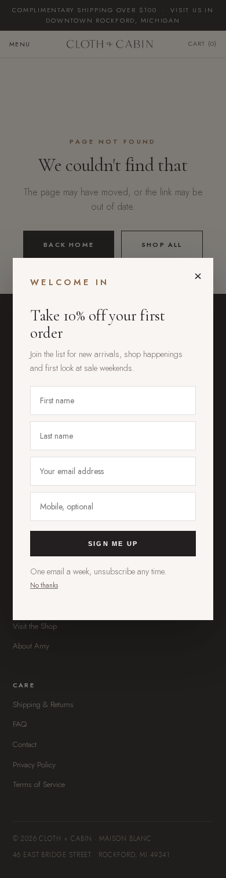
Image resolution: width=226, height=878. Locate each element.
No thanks (44, 585)
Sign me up (113, 543)
